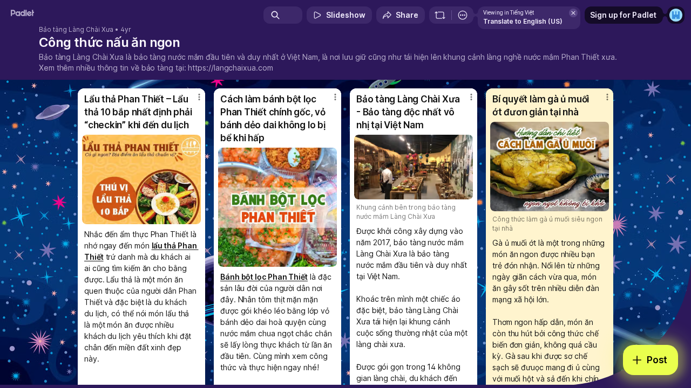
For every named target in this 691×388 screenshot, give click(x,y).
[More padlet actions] (462, 15)
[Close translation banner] (573, 13)
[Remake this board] (440, 15)
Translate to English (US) (523, 21)
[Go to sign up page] (676, 15)
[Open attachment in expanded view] (141, 179)
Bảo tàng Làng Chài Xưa (76, 29)
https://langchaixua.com (230, 67)
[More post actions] (199, 97)
